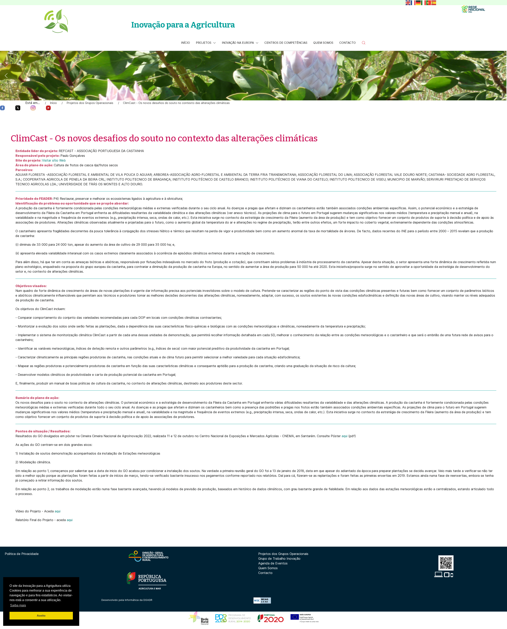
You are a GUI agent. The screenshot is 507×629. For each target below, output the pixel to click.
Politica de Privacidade (22, 554)
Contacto (265, 573)
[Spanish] (433, 2)
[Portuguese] (428, 2)
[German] (418, 2)
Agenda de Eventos (273, 563)
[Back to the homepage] (56, 21)
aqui (344, 436)
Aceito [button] (41, 615)
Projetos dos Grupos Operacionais (283, 554)
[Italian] (423, 2)
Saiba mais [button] (18, 605)
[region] (253, 75)
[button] (364, 43)
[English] (408, 2)
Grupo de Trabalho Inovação (279, 558)
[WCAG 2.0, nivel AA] (262, 600)
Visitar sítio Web (54, 160)
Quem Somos (268, 568)
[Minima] (473, 9)
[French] (413, 2)
